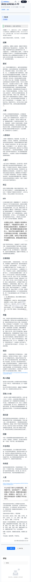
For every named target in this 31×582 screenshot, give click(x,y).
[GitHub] (15, 2)
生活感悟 (5, 19)
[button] (15, 563)
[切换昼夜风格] (19, 2)
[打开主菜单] (29, 1)
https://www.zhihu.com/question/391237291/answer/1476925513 (15, 484)
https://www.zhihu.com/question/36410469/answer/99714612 (15, 373)
